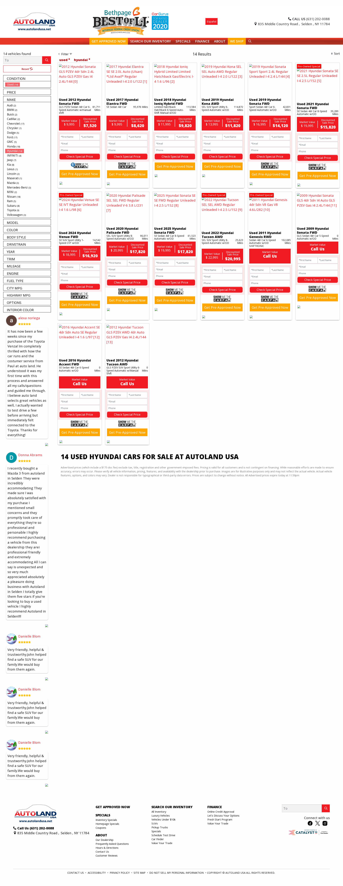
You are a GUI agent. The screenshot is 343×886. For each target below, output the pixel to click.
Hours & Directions (107, 847)
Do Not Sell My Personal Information (176, 872)
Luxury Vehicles (160, 815)
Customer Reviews (107, 855)
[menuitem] (28, 84)
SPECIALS (103, 815)
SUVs (154, 823)
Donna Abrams (30, 455)
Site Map (140, 872)
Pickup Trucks (159, 827)
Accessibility (97, 872)
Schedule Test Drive (163, 835)
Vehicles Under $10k (163, 819)
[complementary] (332, 875)
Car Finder (157, 839)
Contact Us (102, 851)
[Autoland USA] (34, 21)
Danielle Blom (29, 636)
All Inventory (158, 811)
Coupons (101, 827)
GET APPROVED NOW (113, 807)
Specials (156, 831)
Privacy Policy (120, 872)
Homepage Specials (107, 823)
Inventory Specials (106, 820)
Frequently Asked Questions (112, 843)
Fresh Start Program (219, 819)
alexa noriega (29, 318)
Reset (26, 69)
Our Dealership (104, 840)
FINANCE (214, 807)
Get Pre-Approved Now (79, 174)
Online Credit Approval (220, 811)
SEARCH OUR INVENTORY (172, 807)
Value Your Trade (161, 843)
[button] (108, 41)
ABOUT (101, 835)
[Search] (46, 60)
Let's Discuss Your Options (223, 815)
